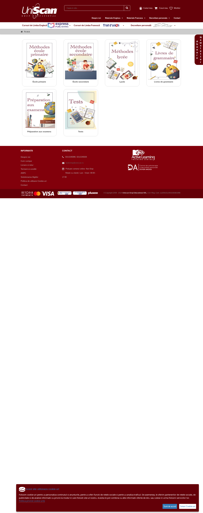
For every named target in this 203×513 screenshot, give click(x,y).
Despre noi (96, 18)
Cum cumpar (26, 161)
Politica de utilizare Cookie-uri (34, 181)
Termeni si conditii (28, 169)
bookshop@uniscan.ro (75, 163)
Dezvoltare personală (141, 25)
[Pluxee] (93, 193)
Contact (177, 18)
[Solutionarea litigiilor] (80, 193)
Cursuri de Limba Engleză (35, 25)
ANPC (23, 173)
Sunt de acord (170, 506)
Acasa (27, 31)
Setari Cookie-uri (187, 506)
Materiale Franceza (135, 18)
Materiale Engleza (113, 18)
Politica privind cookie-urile (32, 500)
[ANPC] (65, 193)
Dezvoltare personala (158, 18)
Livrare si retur (27, 165)
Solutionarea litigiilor (29, 177)
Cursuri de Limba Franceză (87, 25)
